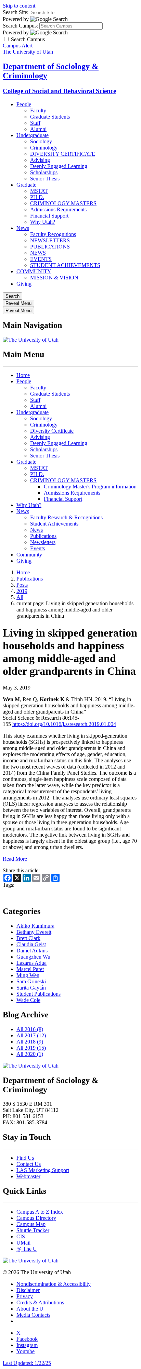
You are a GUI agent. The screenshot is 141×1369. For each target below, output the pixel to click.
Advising (40, 160)
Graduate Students (50, 117)
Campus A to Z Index (39, 1212)
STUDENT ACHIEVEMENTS (65, 265)
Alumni (38, 129)
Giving (23, 284)
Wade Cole (28, 1000)
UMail (23, 1243)
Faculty (38, 110)
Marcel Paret (30, 969)
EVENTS (41, 259)
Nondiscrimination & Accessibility (53, 1284)
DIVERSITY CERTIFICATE (62, 154)
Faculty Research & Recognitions (66, 517)
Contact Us (28, 1164)
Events (37, 548)
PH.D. (37, 197)
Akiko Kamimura (35, 926)
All (19, 597)
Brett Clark (28, 938)
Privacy (24, 1296)
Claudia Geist (31, 944)
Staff (35, 123)
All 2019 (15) (31, 1048)
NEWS (38, 253)
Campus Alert (18, 45)
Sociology (41, 141)
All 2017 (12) (31, 1035)
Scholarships (43, 172)
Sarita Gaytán (31, 988)
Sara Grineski (31, 981)
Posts (22, 585)
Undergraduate (32, 135)
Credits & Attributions (40, 1302)
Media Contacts (33, 1315)
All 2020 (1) (29, 1054)
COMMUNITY (33, 271)
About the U (29, 1309)
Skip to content (19, 6)
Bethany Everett (33, 932)
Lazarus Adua (31, 963)
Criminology (43, 148)
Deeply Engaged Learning (58, 166)
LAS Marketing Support (42, 1170)
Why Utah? (42, 222)
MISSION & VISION (54, 277)
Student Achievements (54, 524)
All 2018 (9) (29, 1042)
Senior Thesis (45, 178)
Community (29, 554)
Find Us (25, 1158)
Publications (43, 536)
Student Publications (38, 994)
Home (23, 375)
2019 (21, 591)
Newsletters (42, 542)
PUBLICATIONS (50, 247)
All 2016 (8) (29, 1029)
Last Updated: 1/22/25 (27, 1363)
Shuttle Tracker (32, 1230)
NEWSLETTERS (50, 240)
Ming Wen (27, 975)
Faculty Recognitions (53, 234)
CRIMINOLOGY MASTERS (63, 203)
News (22, 228)
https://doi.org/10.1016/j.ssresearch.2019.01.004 (64, 724)
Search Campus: (20, 26)
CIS (20, 1236)
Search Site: (15, 12)
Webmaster (28, 1176)
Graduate (26, 185)
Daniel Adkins (32, 950)
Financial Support (49, 216)
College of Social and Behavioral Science (59, 91)
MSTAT (39, 191)
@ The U (26, 1249)
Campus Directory (36, 1218)
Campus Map (31, 1224)
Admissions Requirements (58, 209)
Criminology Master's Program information (90, 486)
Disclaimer (28, 1290)
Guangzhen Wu (33, 957)
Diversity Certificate (52, 431)
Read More (15, 859)
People (23, 104)
